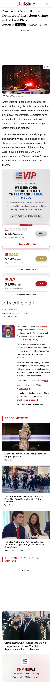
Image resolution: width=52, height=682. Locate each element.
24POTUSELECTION (10, 313)
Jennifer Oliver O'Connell (13, 550)
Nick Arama (8, 460)
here (46, 380)
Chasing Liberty (30, 339)
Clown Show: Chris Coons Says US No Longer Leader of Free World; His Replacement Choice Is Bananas (25, 646)
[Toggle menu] (4, 3)
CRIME (26, 313)
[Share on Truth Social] (9, 303)
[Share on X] (4, 303)
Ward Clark (8, 505)
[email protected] (30, 400)
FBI (34, 313)
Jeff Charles (8, 24)
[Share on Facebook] (15, 303)
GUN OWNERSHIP (10, 317)
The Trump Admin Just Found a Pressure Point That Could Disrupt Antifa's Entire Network (23, 499)
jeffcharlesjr (24, 388)
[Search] (47, 4)
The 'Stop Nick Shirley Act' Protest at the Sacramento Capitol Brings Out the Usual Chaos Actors (24, 544)
